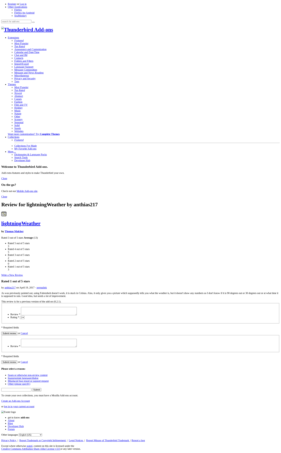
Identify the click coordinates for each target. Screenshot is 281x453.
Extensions (13, 37)
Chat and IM (20, 55)
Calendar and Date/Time (26, 52)
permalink (42, 287)
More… (12, 151)
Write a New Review (12, 275)
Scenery (18, 119)
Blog (10, 423)
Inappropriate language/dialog (23, 378)
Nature (17, 113)
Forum (11, 429)
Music (17, 110)
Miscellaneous (21, 75)
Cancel (24, 333)
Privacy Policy (9, 440)
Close (4, 178)
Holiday (18, 107)
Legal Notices (76, 440)
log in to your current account (19, 406)
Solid (17, 125)
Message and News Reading (29, 72)
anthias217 (10, 287)
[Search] (33, 22)
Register (12, 4)
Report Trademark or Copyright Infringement (42, 440)
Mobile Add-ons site (27, 191)
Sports (17, 128)
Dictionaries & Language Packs (30, 154)
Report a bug (138, 440)
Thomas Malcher (14, 231)
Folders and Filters (23, 61)
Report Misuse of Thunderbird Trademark (108, 440)
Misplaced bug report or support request (28, 381)
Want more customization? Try (34, 134)
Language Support (23, 66)
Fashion (18, 102)
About (11, 420)
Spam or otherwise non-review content (27, 375)
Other (17, 116)
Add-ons (43, 29)
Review (15, 314)
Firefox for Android (24, 12)
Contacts (18, 58)
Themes (12, 84)
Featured (19, 40)
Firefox (18, 9)
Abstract (18, 96)
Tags (16, 81)
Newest (18, 93)
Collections (13, 137)
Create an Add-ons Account (15, 401)
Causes (18, 99)
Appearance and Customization (30, 49)
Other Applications (17, 7)
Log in (23, 4)
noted (29, 446)
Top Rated (19, 46)
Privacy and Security (25, 78)
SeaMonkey (20, 15)
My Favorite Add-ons (25, 148)
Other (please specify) (19, 384)
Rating (14, 317)
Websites (18, 131)
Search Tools (21, 157)
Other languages (9, 434)
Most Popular (21, 43)
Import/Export (21, 64)
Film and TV (21, 104)
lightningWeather (20, 223)
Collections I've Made (25, 145)
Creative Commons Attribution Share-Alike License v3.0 (30, 448)
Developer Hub (22, 160)
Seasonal (18, 122)
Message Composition (25, 69)
